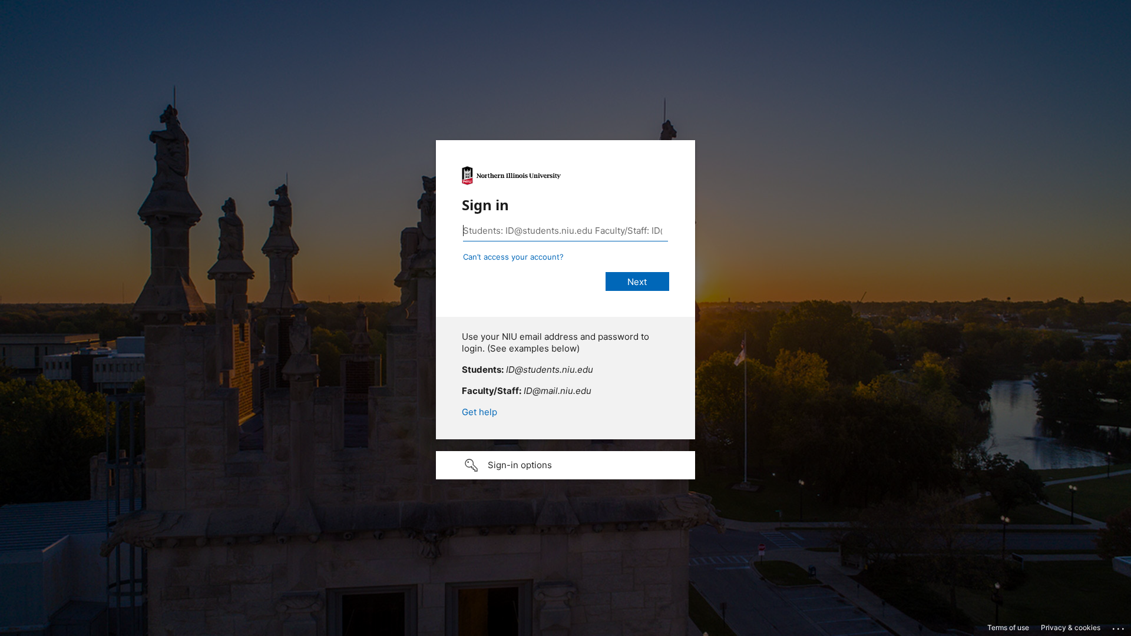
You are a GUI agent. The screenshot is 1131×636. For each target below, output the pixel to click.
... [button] (1119, 626)
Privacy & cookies (1070, 627)
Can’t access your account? (513, 256)
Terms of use (1008, 627)
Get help (479, 412)
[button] (565, 465)
